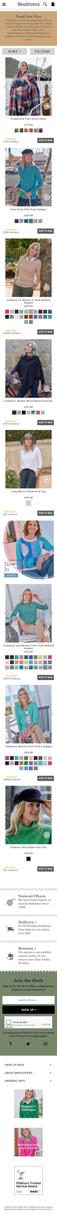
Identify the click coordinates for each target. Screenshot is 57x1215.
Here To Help (14, 1065)
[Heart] (26, 667)
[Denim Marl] (17, 221)
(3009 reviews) (11, 779)
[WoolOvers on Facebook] (11, 1044)
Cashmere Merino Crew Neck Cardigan (28, 746)
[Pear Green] (31, 322)
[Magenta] (7, 758)
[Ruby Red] (31, 317)
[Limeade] (26, 662)
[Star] (50, 667)
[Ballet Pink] (12, 312)
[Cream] (17, 317)
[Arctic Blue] (40, 221)
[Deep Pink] (7, 312)
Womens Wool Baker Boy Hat (28, 847)
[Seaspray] (31, 221)
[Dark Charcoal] (17, 312)
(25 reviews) (10, 514)
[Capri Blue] (31, 768)
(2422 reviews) (11, 333)
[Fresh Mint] (26, 312)
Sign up (28, 1010)
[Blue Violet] (31, 657)
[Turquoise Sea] (50, 317)
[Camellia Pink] (21, 657)
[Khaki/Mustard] (36, 130)
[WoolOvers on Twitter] (28, 1044)
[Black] (7, 317)
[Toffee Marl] (26, 758)
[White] (28, 503)
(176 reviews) (11, 141)
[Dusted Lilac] (21, 317)
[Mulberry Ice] (40, 662)
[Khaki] (26, 317)
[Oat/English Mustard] (26, 130)
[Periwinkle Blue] (26, 322)
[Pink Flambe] (50, 657)
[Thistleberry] (21, 130)
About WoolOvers (18, 1073)
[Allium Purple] (45, 662)
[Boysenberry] (40, 312)
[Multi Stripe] (45, 763)
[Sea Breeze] (17, 657)
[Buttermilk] (40, 657)
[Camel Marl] (38, 412)
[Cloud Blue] (17, 667)
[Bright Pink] (50, 763)
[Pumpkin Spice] (21, 763)
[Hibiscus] (21, 221)
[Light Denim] (36, 763)
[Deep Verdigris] (12, 317)
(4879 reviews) (11, 678)
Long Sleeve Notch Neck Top (28, 491)
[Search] (45, 4)
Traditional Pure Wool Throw (28, 118)
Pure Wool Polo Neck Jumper (28, 209)
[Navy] (45, 312)
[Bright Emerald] (45, 317)
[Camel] (31, 312)
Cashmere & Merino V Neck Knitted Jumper (28, 301)
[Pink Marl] (40, 317)
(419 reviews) (11, 423)
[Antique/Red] (17, 130)
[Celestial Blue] (21, 667)
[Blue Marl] (36, 317)
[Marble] (21, 312)
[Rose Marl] (36, 221)
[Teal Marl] (26, 221)
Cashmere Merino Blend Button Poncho (28, 400)
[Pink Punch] (31, 130)
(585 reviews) (11, 232)
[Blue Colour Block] (33, 412)
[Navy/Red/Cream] (40, 130)
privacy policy (40, 1036)
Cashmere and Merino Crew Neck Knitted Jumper (28, 647)
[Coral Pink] (21, 662)
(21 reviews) (10, 870)
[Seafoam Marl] (45, 667)
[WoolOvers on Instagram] (45, 1044)
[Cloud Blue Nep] (36, 312)
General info (15, 1081)
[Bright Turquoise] (36, 667)
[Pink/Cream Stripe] (40, 667)
